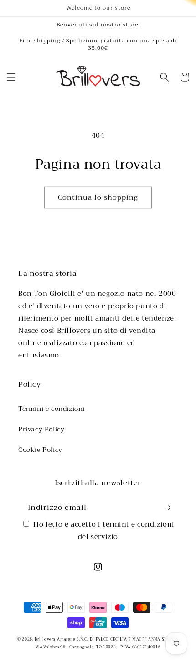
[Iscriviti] (167, 507)
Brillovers (45, 639)
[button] (11, 77)
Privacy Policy (41, 429)
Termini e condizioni (51, 408)
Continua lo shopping (98, 197)
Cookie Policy (40, 449)
